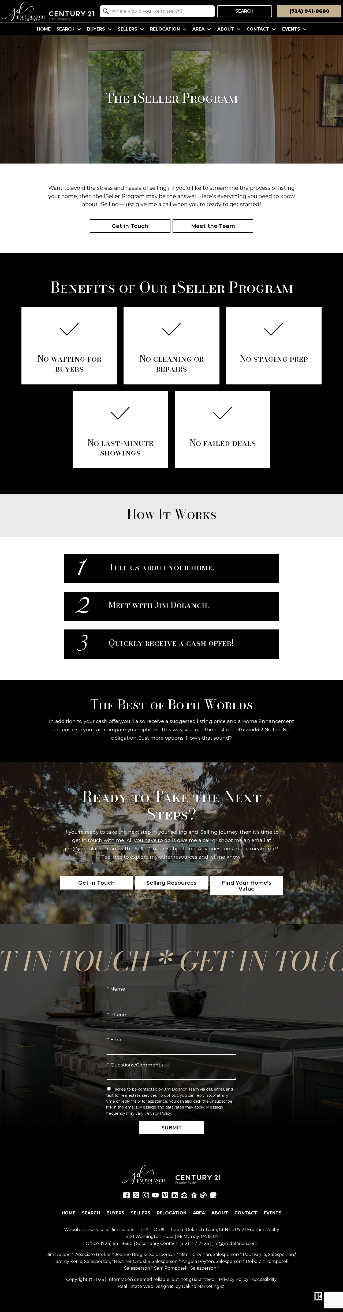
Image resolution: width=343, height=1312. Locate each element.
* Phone (116, 1014)
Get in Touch (130, 226)
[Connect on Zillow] (184, 1196)
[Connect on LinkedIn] (175, 1196)
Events (273, 1212)
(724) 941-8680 (117, 1243)
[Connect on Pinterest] (165, 1196)
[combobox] (157, 11)
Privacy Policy (158, 1113)
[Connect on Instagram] (146, 1196)
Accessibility (264, 1279)
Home (44, 29)
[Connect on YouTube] (155, 1196)
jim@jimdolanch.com (234, 1243)
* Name (116, 989)
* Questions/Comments (135, 1065)
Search (244, 11)
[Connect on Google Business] (213, 1196)
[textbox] (160, 11)
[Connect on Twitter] (136, 1196)
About (219, 1212)
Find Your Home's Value (246, 886)
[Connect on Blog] (203, 1196)
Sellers (140, 1212)
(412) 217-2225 (194, 1243)
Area (199, 1212)
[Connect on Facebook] (126, 1196)
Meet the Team (213, 226)
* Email (115, 1039)
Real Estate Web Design (144, 1286)
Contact (245, 1212)
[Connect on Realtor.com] (194, 1196)
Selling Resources (171, 883)
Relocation (172, 1212)
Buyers (115, 1212)
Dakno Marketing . (203, 1286)
